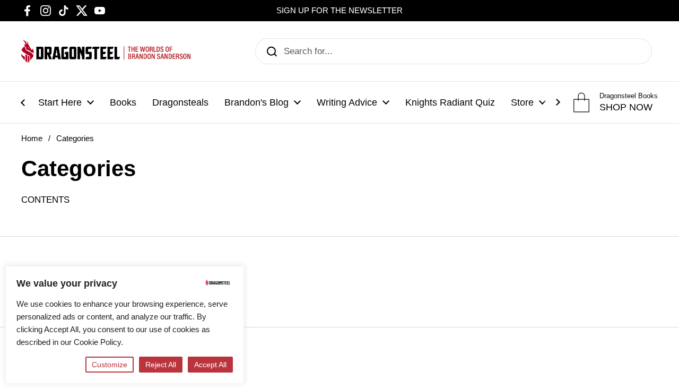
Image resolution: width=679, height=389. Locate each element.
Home (31, 138)
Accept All (210, 364)
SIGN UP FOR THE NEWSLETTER (339, 10)
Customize (109, 364)
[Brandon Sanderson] (106, 51)
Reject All (160, 364)
